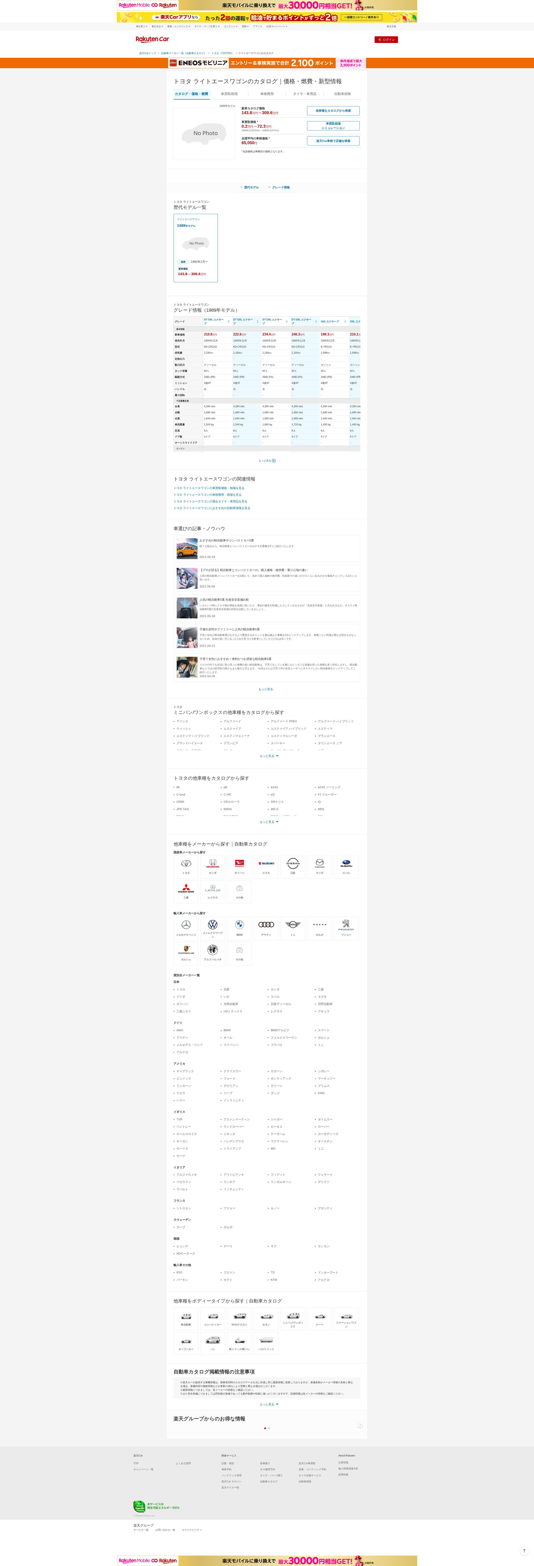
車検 (267, 94)
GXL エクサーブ (330, 321)
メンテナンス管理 (232, 1475)
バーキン (182, 1279)
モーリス (182, 1148)
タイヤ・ (304, 94)
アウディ (182, 1037)
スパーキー (278, 743)
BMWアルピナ (280, 1030)
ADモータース (185, 1253)
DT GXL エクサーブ (214, 321)
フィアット (278, 1174)
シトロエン (183, 1208)
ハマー (180, 1100)
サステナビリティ (192, 1529)
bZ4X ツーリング (329, 787)
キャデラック (185, 1071)
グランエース (326, 736)
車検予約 (227, 1469)
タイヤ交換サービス (310, 1475)
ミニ (321, 1045)
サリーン (276, 1085)
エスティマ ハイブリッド (192, 736)
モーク (180, 1155)
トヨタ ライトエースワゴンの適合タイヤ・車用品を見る (210, 501)
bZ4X (274, 787)
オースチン (325, 1141)
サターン (276, 1071)
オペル (228, 1037)
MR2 (321, 809)
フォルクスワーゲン (284, 1037)
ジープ (228, 1093)
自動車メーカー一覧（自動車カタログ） (183, 53)
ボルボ (228, 1227)
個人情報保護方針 (348, 1468)
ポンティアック (281, 1078)
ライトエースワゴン (188, 219)
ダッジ (275, 1093)
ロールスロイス (186, 1134)
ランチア (229, 1182)
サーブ (180, 1227)
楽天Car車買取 (307, 1463)
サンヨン (324, 1246)
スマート (324, 1030)
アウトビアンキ (234, 1174)
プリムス (324, 1085)
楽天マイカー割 (230, 1487)
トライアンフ (232, 1148)
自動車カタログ (269, 1481)
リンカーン (183, 1085)
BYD (179, 1272)
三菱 (321, 989)
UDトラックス (233, 1011)
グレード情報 (281, 187)
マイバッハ (231, 1045)
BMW (227, 1030)
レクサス (276, 1011)
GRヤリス (277, 801)
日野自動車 (325, 1004)
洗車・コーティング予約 (312, 1469)
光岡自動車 (231, 1004)
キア (274, 1246)
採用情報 (343, 1474)
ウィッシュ (183, 728)
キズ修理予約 (267, 1469)
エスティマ (325, 728)
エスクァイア (232, 728)
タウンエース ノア (330, 743)
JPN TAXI (182, 809)
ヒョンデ (182, 1246)
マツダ (180, 996)
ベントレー (183, 1126)
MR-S (274, 809)
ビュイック (183, 1078)
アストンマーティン (237, 1119)
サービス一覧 (141, 1529)
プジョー (229, 1208)
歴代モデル (251, 187)
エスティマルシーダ (284, 736)
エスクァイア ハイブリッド (289, 728)
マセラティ (183, 1182)
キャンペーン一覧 (144, 1469)
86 (178, 787)
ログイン (389, 40)
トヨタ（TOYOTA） (223, 53)
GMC (321, 1093)
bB (225, 787)
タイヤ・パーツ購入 (271, 1475)
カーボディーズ (328, 1134)
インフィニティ (234, 1100)
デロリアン (231, 1085)
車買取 (229, 94)
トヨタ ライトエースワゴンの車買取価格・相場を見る (209, 488)
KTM (274, 1279)
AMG (179, 1030)
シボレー (324, 1071)
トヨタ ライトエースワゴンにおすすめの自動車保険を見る (212, 508)
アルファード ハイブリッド (336, 721)
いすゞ (228, 996)
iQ (319, 801)
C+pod (180, 794)
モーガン (182, 1141)
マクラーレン (279, 1141)
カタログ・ (191, 94)
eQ (273, 794)
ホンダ (275, 989)
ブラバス (276, 1045)
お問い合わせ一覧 (165, 1529)
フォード (229, 1078)
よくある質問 (183, 1463)
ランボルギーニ (281, 1182)
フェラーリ (325, 1174)
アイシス (182, 721)
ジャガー (276, 1119)
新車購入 (265, 1463)
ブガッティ (325, 1208)
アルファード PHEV (284, 721)
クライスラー (232, 1071)
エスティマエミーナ (237, 736)
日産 (226, 989)
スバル (275, 996)
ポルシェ (324, 1037)
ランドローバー (234, 1126)
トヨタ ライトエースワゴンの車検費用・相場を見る (208, 494)
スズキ (322, 996)
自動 (342, 94)
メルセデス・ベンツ (189, 1045)
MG (273, 1148)
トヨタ (180, 989)
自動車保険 (305, 1481)
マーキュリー (326, 1078)
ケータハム (278, 1134)
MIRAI (228, 809)
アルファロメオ (186, 1174)
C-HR (227, 794)
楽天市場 (391, 26)
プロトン (229, 1272)
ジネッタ (229, 1134)
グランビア (231, 743)
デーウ (228, 1246)
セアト (228, 1279)
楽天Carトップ (147, 53)
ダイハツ (182, 1004)
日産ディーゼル (281, 1004)
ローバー (324, 1126)
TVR (179, 1119)
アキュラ (324, 1011)
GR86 (180, 801)
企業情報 (343, 1462)
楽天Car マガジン (231, 1481)
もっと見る (265, 460)
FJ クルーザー (327, 794)
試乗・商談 (228, 1463)
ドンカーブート (328, 1272)
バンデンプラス (234, 1141)
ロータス (276, 1126)
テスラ (180, 1093)
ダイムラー (325, 1119)
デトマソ (324, 1182)
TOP (136, 1463)
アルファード (232, 721)
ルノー (275, 1208)
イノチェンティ (234, 1189)
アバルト (182, 1189)
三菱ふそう (183, 1011)
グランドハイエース (189, 743)
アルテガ (182, 1052)
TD (273, 1272)
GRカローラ (232, 801)
